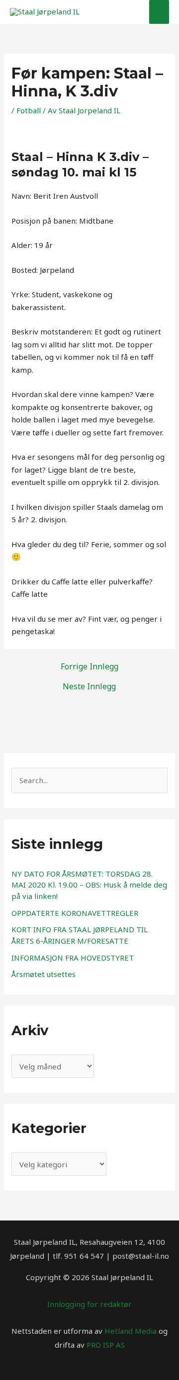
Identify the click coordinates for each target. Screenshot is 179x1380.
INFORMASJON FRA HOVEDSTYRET (72, 958)
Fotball (28, 110)
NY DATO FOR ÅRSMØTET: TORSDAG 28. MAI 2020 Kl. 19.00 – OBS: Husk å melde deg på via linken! (89, 885)
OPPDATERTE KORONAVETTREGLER (74, 913)
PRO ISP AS (106, 1345)
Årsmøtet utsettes (43, 974)
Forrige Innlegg (89, 666)
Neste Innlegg (89, 686)
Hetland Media (130, 1331)
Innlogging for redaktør (89, 1304)
